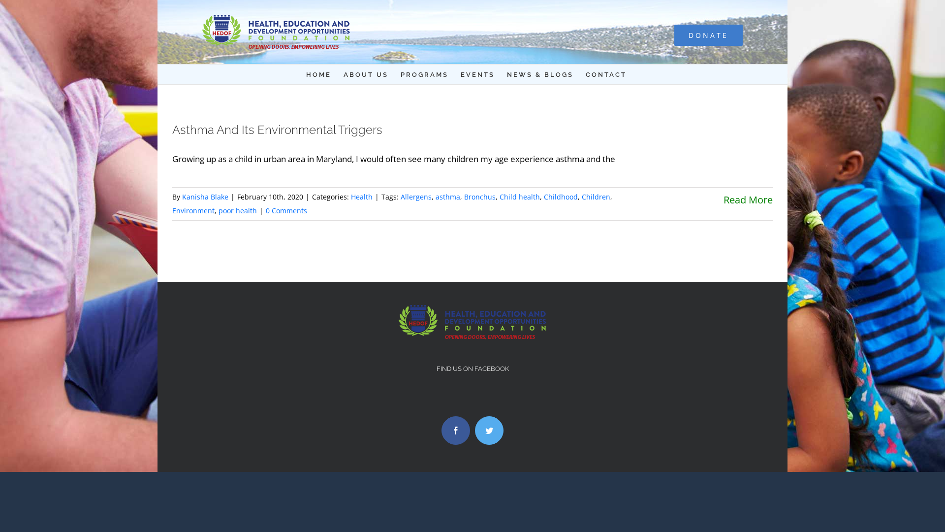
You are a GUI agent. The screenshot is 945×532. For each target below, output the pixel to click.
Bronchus (480, 196)
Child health (520, 196)
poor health (238, 210)
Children (596, 196)
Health (362, 196)
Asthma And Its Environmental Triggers (277, 130)
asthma (448, 196)
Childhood (561, 196)
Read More (748, 199)
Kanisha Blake (205, 196)
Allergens (416, 196)
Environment (193, 210)
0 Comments (286, 210)
